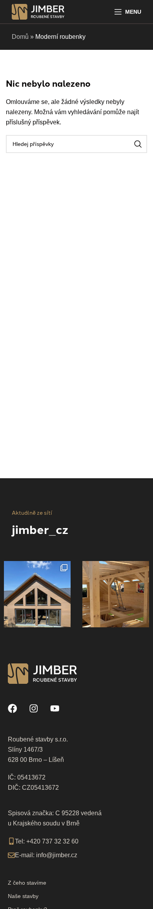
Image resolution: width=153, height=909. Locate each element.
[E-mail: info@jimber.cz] (11, 855)
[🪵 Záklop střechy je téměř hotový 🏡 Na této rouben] (115, 594)
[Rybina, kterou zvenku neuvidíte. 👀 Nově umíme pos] (37, 594)
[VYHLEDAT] (138, 144)
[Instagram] (33, 708)
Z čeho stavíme (27, 883)
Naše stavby (23, 896)
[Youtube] (55, 708)
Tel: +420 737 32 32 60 (46, 841)
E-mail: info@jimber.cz (46, 855)
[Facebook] (12, 708)
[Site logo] (38, 11)
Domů (20, 36)
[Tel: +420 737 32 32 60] (11, 841)
